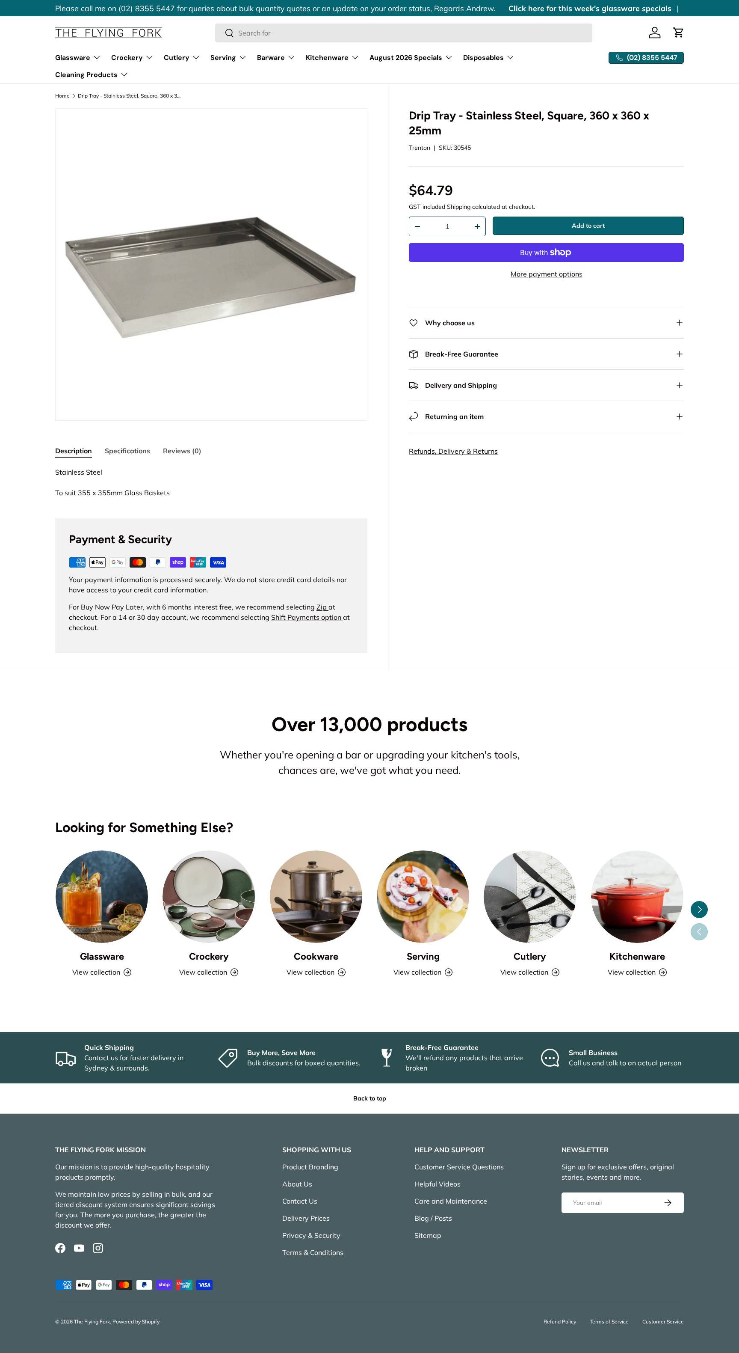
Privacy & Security (311, 1235)
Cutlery (176, 57)
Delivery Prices (306, 1218)
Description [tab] (73, 450)
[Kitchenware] (637, 896)
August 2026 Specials (406, 57)
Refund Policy (560, 1321)
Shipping (458, 207)
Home (62, 95)
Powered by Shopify (136, 1321)
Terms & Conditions (312, 1252)
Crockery (127, 57)
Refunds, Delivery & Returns (453, 451)
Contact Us (299, 1201)
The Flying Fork (92, 1321)
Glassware (72, 57)
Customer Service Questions (459, 1167)
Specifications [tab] (127, 450)
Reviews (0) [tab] (182, 450)
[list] (211, 264)
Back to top (369, 1098)
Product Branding (310, 1167)
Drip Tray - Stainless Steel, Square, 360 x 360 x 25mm (129, 95)
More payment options (546, 274)
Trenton (419, 148)
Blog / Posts (433, 1218)
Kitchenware (327, 57)
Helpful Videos (437, 1184)
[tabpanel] (211, 482)
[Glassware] (102, 896)
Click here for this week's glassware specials (589, 8)
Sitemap (427, 1235)
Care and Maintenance (450, 1201)
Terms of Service (609, 1321)
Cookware (316, 956)
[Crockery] (209, 896)
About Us (297, 1184)
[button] (678, 32)
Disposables (483, 57)
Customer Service (663, 1321)
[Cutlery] (530, 896)
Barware (271, 57)
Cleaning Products (86, 74)
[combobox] (404, 33)
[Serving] (423, 896)
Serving (223, 57)
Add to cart (588, 225)
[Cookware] (316, 896)
